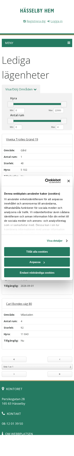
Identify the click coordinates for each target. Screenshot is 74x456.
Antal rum (10, 156)
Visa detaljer (55, 240)
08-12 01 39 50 (12, 424)
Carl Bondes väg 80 (19, 304)
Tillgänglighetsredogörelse (21, 448)
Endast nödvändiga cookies (37, 272)
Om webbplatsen (14, 444)
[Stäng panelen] (68, 181)
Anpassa (34, 262)
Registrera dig (36, 21)
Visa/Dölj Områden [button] (19, 89)
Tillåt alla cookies (37, 251)
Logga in (57, 21)
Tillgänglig (11, 285)
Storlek (8, 163)
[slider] (10, 104)
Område (9, 150)
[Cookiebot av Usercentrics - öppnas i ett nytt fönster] (46, 181)
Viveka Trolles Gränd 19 (22, 139)
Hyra (7, 169)
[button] (37, 43)
